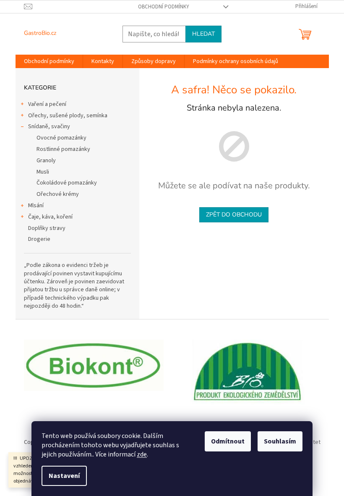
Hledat (203, 34)
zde (142, 454)
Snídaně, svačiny (49, 126)
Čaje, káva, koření (50, 217)
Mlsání (36, 205)
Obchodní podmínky (163, 7)
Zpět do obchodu (234, 215)
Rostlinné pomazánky (63, 149)
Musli (42, 172)
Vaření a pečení (47, 104)
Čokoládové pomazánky (66, 183)
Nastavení (64, 475)
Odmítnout (228, 441)
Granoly (46, 160)
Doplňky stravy (46, 228)
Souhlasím (280, 441)
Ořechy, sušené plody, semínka (67, 115)
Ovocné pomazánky (61, 138)
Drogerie (39, 239)
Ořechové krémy (57, 194)
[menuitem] (49, 61)
